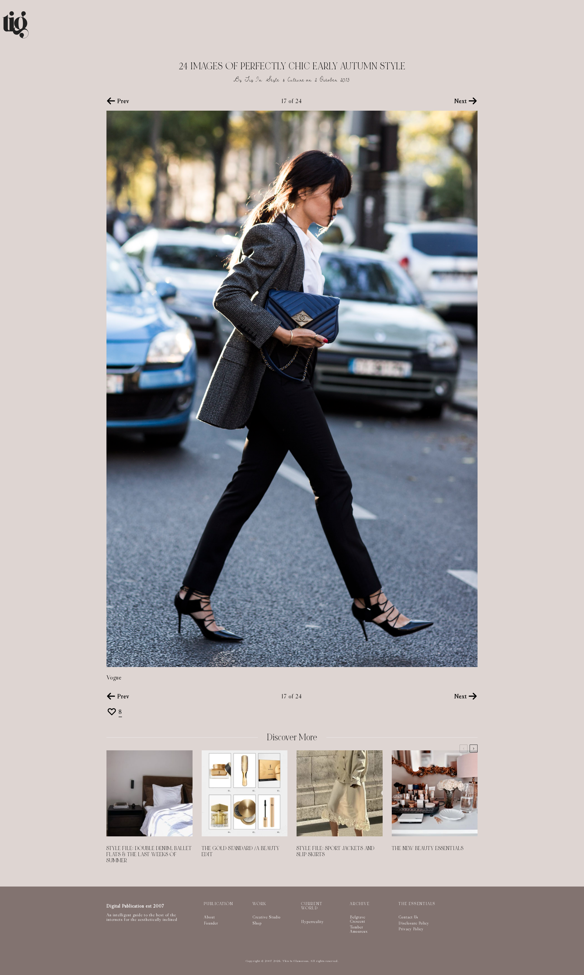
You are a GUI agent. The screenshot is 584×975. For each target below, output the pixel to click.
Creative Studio (266, 916)
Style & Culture (285, 80)
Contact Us (408, 916)
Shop (257, 923)
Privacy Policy (411, 928)
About (209, 916)
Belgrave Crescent (357, 919)
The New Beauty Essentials (428, 848)
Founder (211, 923)
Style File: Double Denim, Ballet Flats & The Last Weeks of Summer (149, 854)
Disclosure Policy (413, 923)
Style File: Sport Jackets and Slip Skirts (335, 851)
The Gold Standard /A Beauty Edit (241, 851)
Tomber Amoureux (359, 929)
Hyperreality (312, 921)
